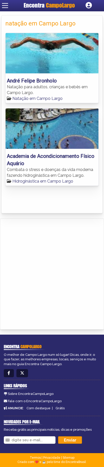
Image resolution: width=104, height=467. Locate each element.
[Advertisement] (52, 273)
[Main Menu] (5, 6)
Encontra (49, 5)
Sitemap (68, 457)
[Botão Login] (89, 5)
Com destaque (38, 408)
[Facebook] (9, 373)
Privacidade (51, 457)
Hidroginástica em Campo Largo (42, 181)
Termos (35, 457)
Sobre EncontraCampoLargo (31, 394)
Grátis (60, 408)
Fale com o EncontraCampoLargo (35, 401)
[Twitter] (22, 373)
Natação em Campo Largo (37, 98)
